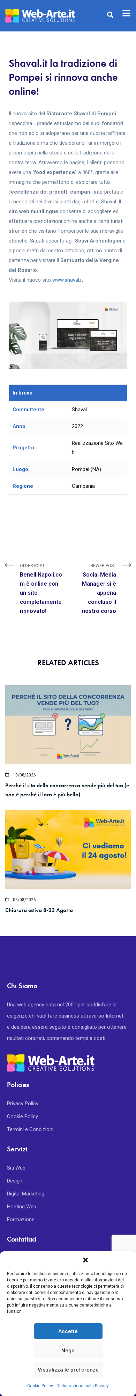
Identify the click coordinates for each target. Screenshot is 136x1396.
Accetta (68, 1331)
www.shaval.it (67, 280)
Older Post (41, 588)
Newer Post (99, 588)
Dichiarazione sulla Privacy (82, 1385)
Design (14, 1181)
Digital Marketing (25, 1194)
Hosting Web (21, 1206)
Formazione (21, 1219)
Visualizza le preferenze (68, 1370)
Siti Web (16, 1168)
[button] (85, 1260)
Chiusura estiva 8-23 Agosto (39, 910)
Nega (68, 1350)
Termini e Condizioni (30, 1129)
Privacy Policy (22, 1103)
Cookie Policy (40, 1385)
